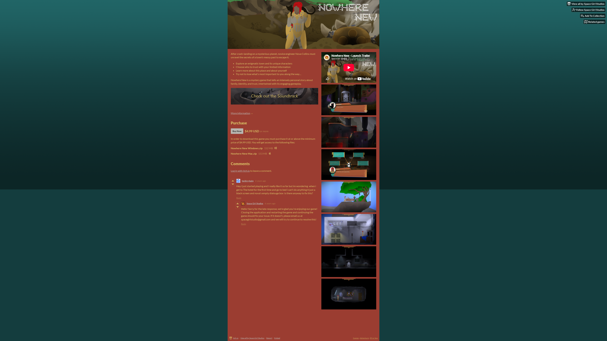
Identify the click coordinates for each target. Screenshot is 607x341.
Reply (238, 198)
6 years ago (260, 181)
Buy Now (237, 131)
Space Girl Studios (255, 203)
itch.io (235, 338)
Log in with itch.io (240, 170)
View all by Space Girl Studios (252, 338)
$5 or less (374, 338)
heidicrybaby (248, 181)
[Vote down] (233, 184)
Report (269, 338)
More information (240, 113)
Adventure (364, 338)
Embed (277, 338)
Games (356, 338)
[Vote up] (233, 180)
